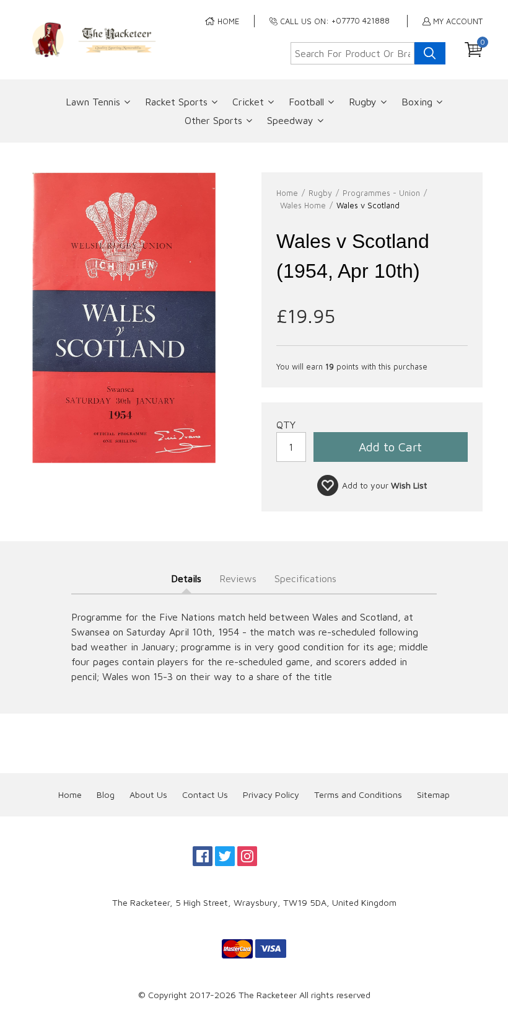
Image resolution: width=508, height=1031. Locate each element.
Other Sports (213, 120)
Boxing (416, 101)
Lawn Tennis (93, 101)
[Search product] (429, 53)
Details (186, 578)
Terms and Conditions (358, 794)
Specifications (305, 578)
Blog (106, 794)
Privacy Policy (271, 794)
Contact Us (205, 794)
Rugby (363, 101)
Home (70, 794)
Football (306, 101)
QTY (286, 424)
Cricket (248, 101)
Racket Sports (176, 101)
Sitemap (433, 794)
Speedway (290, 120)
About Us (148, 794)
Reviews (237, 578)
